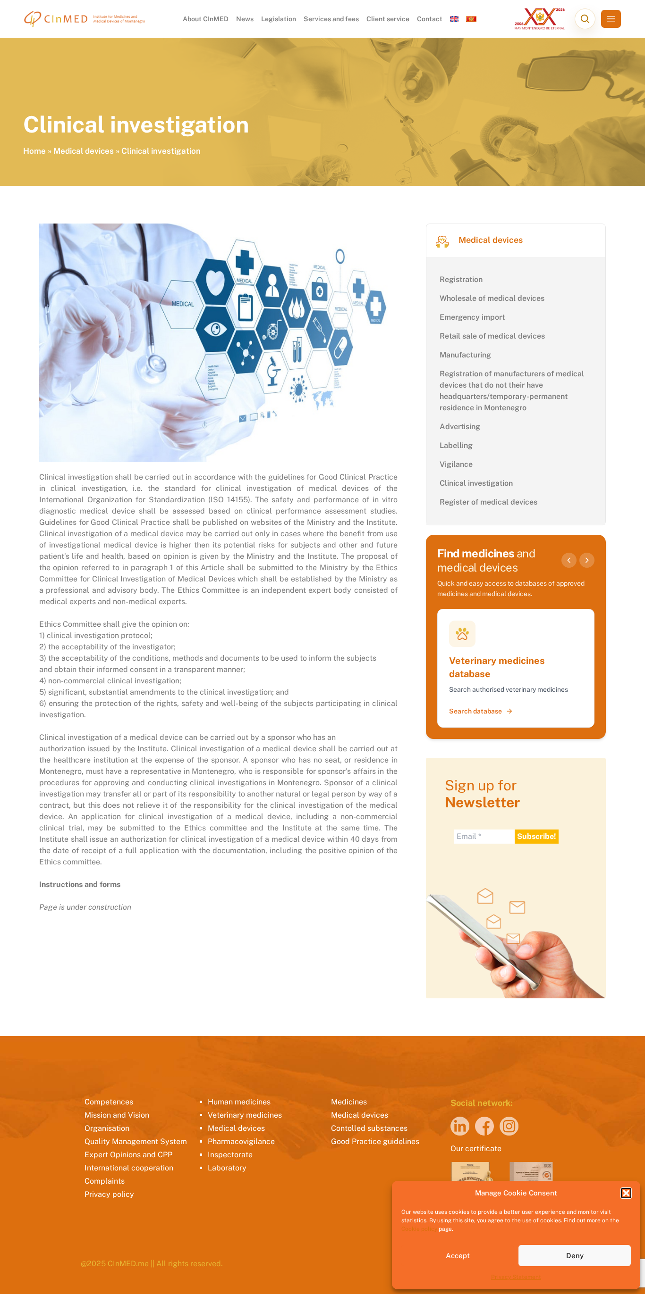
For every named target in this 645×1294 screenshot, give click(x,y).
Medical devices (83, 151)
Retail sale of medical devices (492, 336)
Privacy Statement (516, 1277)
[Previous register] (569, 560)
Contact (429, 19)
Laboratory (227, 1167)
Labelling (456, 445)
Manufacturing (465, 354)
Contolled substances (369, 1128)
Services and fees (331, 19)
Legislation (278, 19)
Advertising (460, 426)
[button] (626, 1193)
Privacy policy (109, 1194)
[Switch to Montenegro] (471, 19)
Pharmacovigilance (241, 1141)
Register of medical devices (488, 502)
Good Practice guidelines (375, 1141)
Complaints (105, 1181)
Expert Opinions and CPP (128, 1154)
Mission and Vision (117, 1115)
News (245, 19)
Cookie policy (419, 1229)
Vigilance (456, 464)
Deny (575, 1256)
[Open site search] (585, 18)
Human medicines (239, 1101)
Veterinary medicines (245, 1115)
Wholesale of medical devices (492, 298)
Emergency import (472, 317)
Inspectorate (230, 1154)
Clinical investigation (476, 483)
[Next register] (586, 560)
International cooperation (129, 1167)
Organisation (107, 1128)
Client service (387, 19)
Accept (458, 1256)
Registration (461, 279)
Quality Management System (136, 1141)
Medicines (349, 1101)
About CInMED (206, 19)
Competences (109, 1101)
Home (34, 151)
